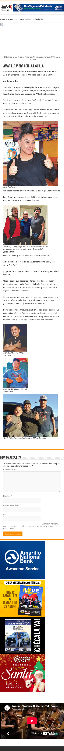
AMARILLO (12, 19)
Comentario (9, 470)
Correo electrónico (12, 505)
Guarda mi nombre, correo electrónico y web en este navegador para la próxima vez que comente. (30, 526)
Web (5, 514)
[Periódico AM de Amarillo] (32, 7)
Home (2, 19)
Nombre (7, 496)
